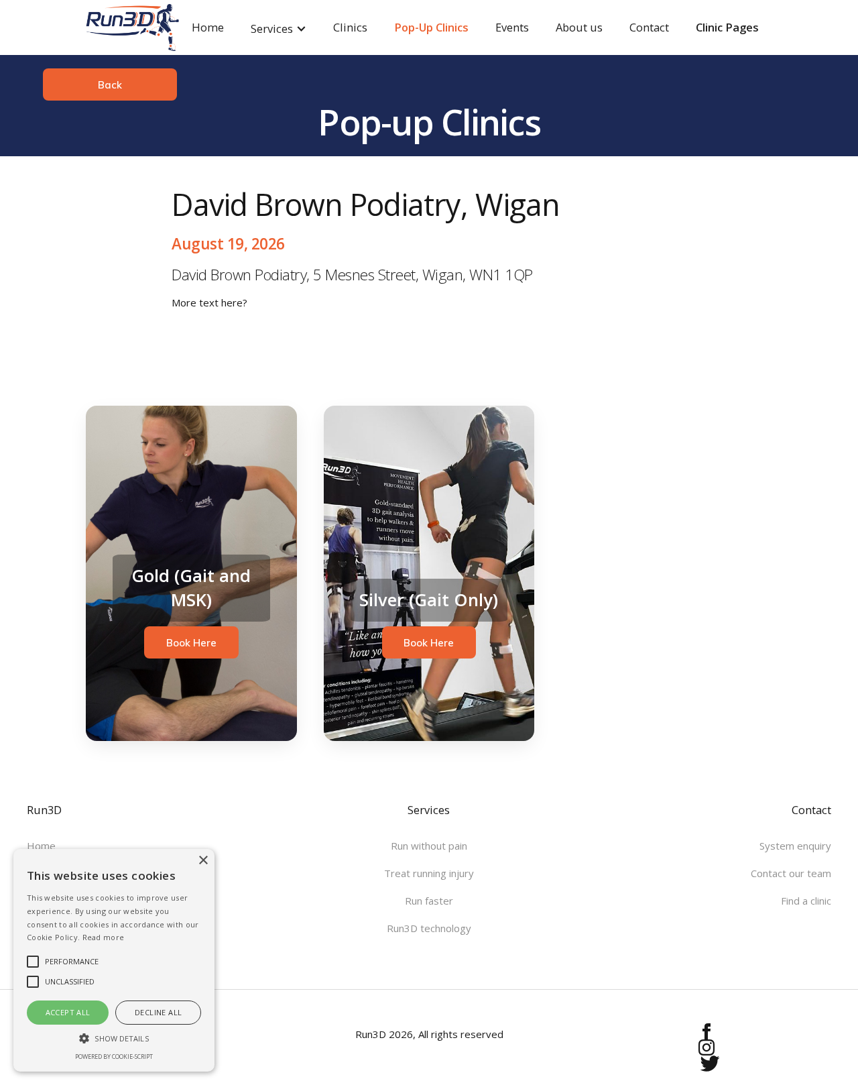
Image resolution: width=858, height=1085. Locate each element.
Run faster (429, 900)
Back (110, 84)
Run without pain (429, 845)
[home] (119, 27)
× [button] (203, 861)
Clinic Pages (727, 27)
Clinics (350, 27)
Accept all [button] (68, 1012)
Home (208, 27)
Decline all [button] (158, 1012)
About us (579, 27)
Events (512, 27)
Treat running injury (429, 873)
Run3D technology (429, 928)
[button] (278, 27)
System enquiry (795, 845)
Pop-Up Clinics (431, 27)
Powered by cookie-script (114, 1057)
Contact (649, 27)
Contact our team (791, 873)
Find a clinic (806, 900)
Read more (103, 937)
